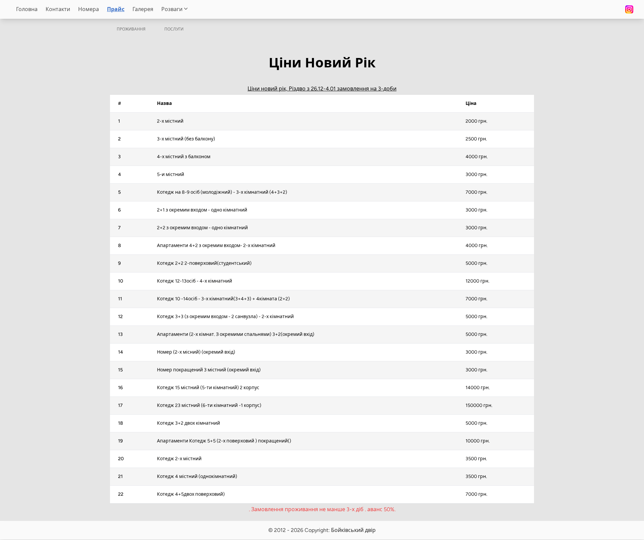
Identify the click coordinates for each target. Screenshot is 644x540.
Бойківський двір (353, 530)
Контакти (58, 9)
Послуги (173, 29)
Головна (27, 9)
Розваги (171, 9)
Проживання (131, 29)
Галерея (142, 9)
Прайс (115, 9)
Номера (88, 9)
